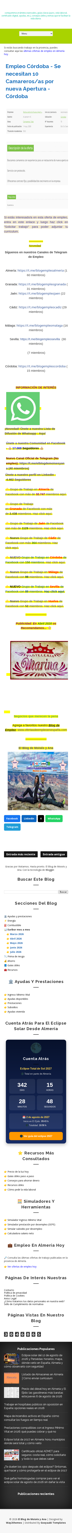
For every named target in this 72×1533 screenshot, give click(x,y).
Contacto (9, 1290)
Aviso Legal (10, 1298)
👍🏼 (10, 448)
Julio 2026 (15, 951)
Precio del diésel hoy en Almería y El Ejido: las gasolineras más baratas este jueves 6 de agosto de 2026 (44, 1392)
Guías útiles (14, 965)
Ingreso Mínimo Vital (19, 994)
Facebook (12, 818)
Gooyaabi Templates (53, 1522)
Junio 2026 (16, 947)
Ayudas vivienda (16, 1011)
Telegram (12, 826)
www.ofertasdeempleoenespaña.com (42, 730)
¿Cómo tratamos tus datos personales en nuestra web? (34, 1301)
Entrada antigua (54, 854)
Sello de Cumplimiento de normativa (23, 1304)
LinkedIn (29, 818)
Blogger (50, 869)
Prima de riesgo (16, 956)
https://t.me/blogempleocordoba (42, 366)
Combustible (14, 925)
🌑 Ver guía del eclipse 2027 (36, 1136)
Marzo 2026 (17, 934)
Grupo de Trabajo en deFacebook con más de (28, 508)
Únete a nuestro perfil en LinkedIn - (30, 474)
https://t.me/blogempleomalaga (40, 325)
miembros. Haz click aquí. (35, 513)
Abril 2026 (16, 938)
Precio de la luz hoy (18, 1171)
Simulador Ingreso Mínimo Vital (24, 1220)
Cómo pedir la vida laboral (22, 1189)
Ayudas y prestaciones (20, 916)
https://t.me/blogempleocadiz (40, 307)
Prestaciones (15, 1003)
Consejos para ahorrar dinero (24, 1180)
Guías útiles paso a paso (21, 1176)
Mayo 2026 (16, 943)
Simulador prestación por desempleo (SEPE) (31, 1224)
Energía (12, 920)
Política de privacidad (15, 1292)
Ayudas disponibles (18, 998)
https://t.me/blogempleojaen (39, 293)
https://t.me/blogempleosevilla (40, 339)
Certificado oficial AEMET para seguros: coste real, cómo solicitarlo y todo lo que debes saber (44, 1455)
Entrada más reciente (20, 854)
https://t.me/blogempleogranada (42, 284)
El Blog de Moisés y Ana (36, 6)
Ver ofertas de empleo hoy (22, 1266)
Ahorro (11, 961)
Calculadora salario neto (21, 1233)
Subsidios (13, 1007)
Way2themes (14, 1522)
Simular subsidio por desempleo (25, 1228)
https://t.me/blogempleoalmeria (41, 270)
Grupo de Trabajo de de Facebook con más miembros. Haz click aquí (33, 542)
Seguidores (23, 479)
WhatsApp (54, 818)
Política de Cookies (14, 1295)
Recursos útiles (16, 1185)
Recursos (13, 969)
